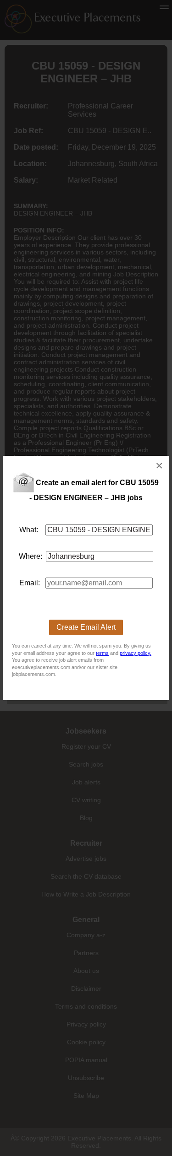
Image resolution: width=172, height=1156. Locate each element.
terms (102, 653)
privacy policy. (135, 653)
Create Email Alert (86, 627)
